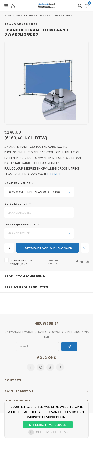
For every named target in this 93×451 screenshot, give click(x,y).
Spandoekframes (21, 24)
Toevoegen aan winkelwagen (47, 247)
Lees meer (54, 174)
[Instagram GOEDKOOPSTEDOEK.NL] (40, 367)
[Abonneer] (69, 346)
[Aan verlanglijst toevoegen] (85, 248)
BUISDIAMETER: (17, 203)
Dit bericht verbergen (47, 424)
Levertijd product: (21, 224)
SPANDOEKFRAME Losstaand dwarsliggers (44, 15)
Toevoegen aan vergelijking (21, 262)
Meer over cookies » (52, 432)
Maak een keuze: (18, 183)
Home (7, 15)
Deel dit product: (55, 262)
